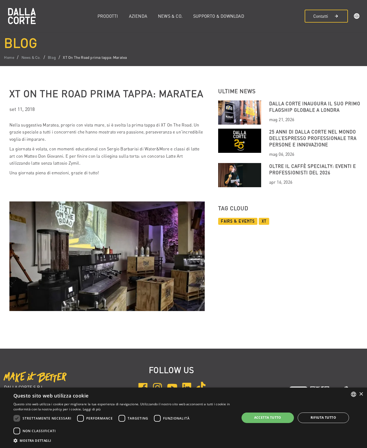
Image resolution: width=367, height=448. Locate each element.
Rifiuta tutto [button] (323, 417)
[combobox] (353, 394)
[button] (356, 17)
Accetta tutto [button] (267, 417)
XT (264, 221)
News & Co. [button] (170, 16)
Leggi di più (92, 409)
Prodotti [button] (108, 16)
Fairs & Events (238, 221)
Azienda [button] (138, 16)
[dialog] (183, 418)
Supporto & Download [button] (218, 16)
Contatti (320, 16)
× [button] (361, 394)
